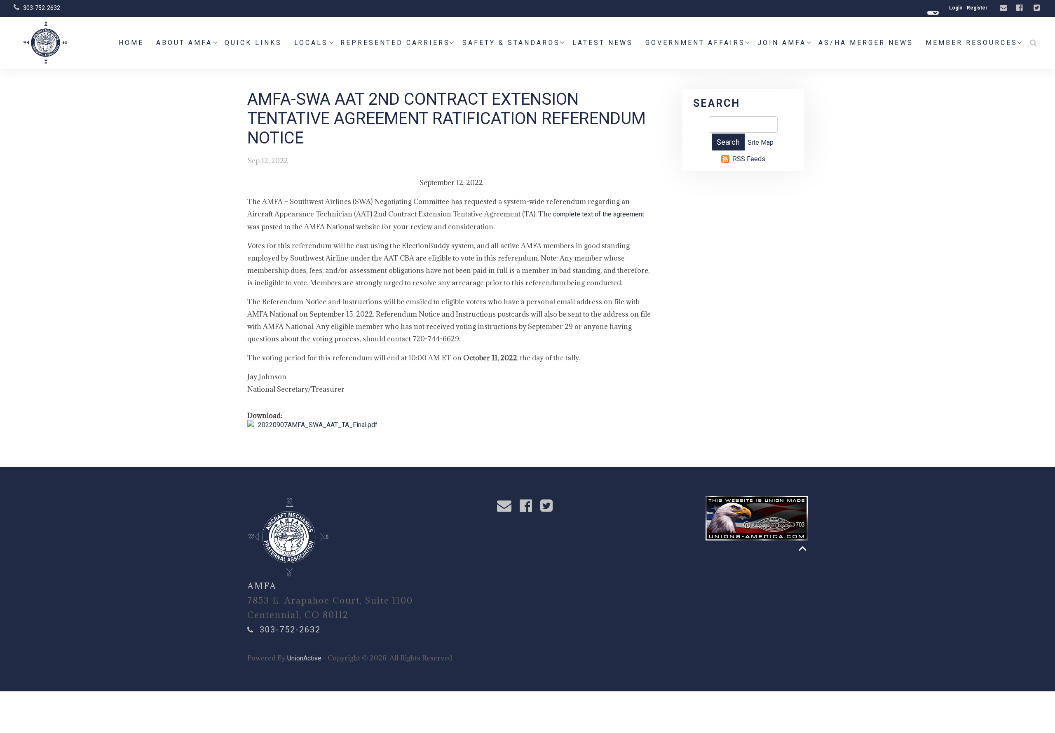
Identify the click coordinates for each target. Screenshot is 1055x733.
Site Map (761, 142)
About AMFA (184, 43)
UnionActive (304, 658)
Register (977, 8)
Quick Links (253, 43)
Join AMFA (781, 43)
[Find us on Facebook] (1020, 8)
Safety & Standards (511, 43)
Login (955, 8)
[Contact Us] (1004, 8)
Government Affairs (695, 43)
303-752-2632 (41, 8)
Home (131, 43)
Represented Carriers (395, 43)
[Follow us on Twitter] (1038, 8)
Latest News (602, 43)
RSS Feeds (749, 159)
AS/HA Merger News (865, 43)
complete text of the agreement (598, 214)
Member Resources (971, 43)
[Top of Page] (802, 548)
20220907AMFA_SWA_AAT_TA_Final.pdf (317, 425)
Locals (311, 43)
